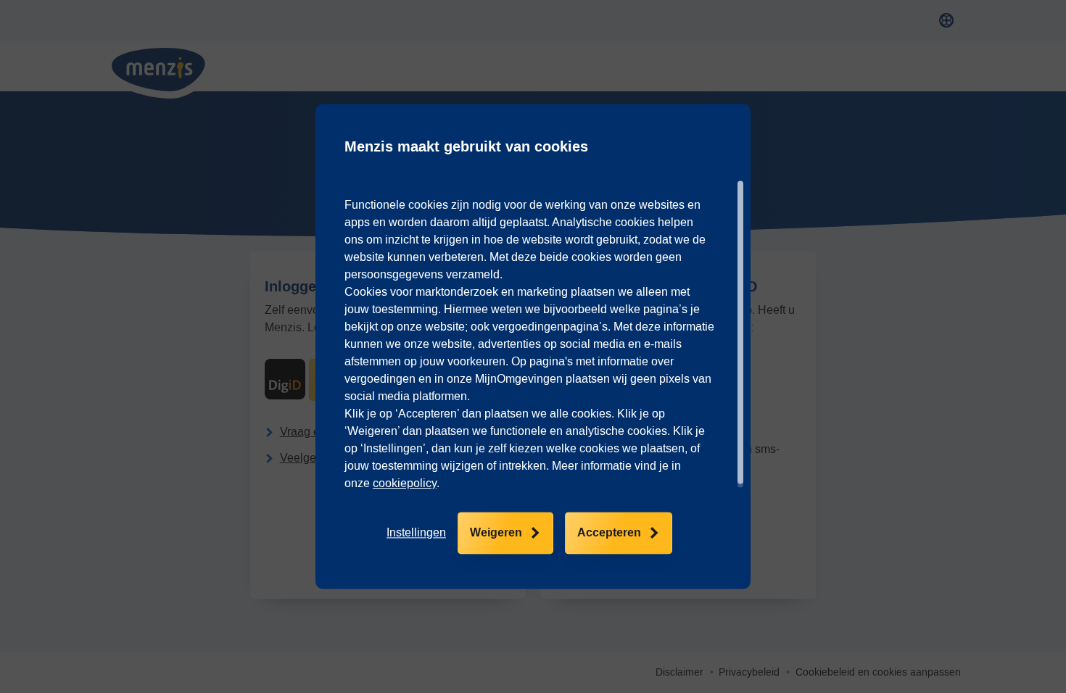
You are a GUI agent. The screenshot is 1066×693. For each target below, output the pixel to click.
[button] (416, 533)
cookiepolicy (405, 483)
